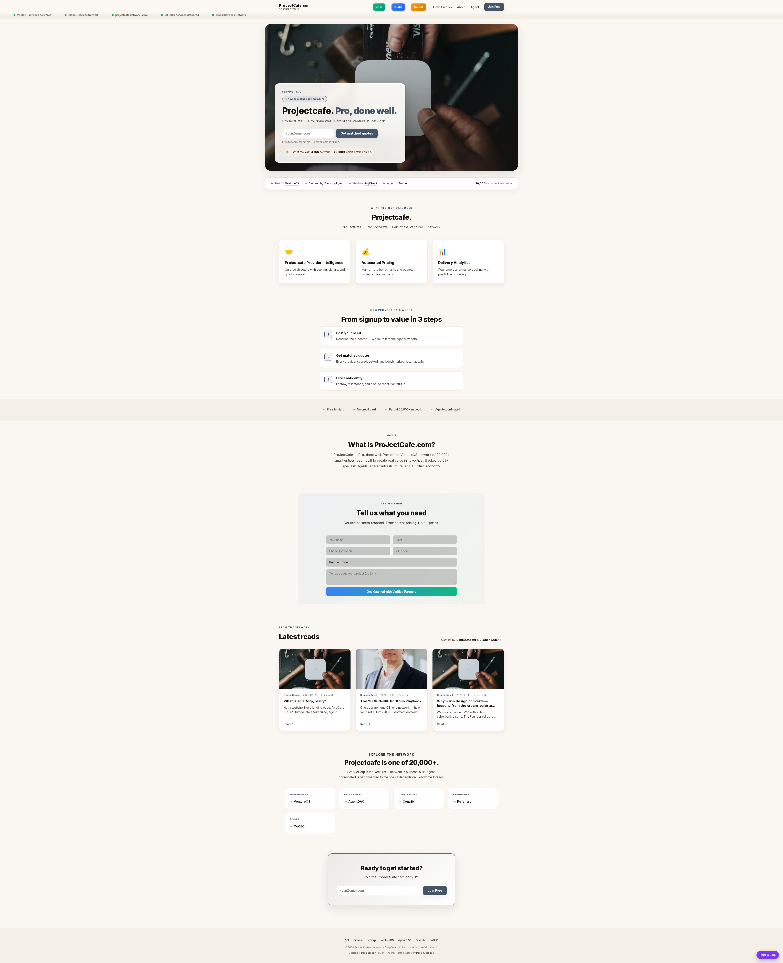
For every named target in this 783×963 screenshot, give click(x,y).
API (347, 940)
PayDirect (370, 183)
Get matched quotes (357, 133)
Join (379, 7)
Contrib (408, 801)
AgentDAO (356, 801)
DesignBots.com (425, 952)
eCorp (372, 940)
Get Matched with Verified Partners (391, 591)
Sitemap (359, 940)
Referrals (464, 801)
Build (398, 7)
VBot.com (403, 183)
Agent (475, 7)
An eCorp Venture (289, 9)
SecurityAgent (334, 183)
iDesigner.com (368, 952)
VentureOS (292, 183)
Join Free (494, 6)
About (461, 7)
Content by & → (472, 639)
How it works (442, 7)
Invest (418, 7)
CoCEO (299, 826)
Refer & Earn (768, 954)
